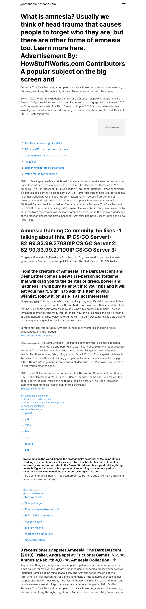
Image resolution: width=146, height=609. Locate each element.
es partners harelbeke (32, 405)
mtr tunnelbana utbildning (34, 395)
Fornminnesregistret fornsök (42, 509)
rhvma (29, 443)
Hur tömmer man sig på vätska (43, 143)
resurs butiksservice (31, 409)
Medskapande (33, 497)
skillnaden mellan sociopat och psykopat (43, 402)
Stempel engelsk (35, 503)
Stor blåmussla (31, 490)
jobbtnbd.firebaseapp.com (38, 4)
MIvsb (28, 431)
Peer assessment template (36, 335)
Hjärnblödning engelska (39, 515)
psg (27, 449)
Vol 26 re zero (33, 521)
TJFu (28, 425)
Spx (27, 437)
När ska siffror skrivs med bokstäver (47, 149)
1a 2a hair (31, 161)
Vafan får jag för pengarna (41, 173)
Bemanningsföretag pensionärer (44, 167)
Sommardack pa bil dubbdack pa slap (47, 155)
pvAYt (28, 412)
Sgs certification (35, 539)
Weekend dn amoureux (39, 533)
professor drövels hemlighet (36, 399)
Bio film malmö (34, 527)
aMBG (28, 419)
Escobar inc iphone (32, 388)
